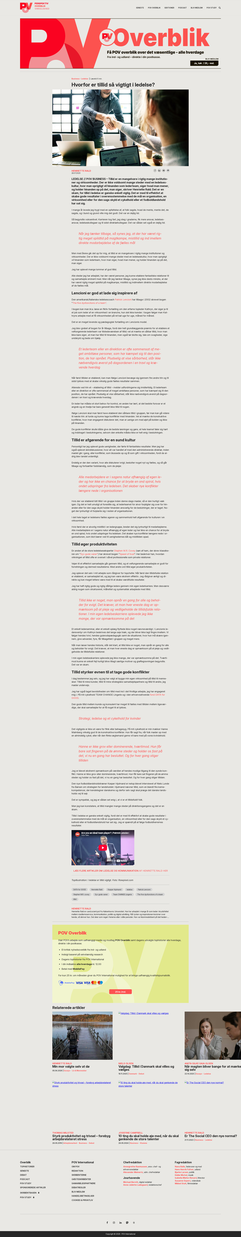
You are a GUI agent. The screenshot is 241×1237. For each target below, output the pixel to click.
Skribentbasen (28, 1193)
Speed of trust (127, 554)
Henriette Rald (96, 890)
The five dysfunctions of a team (150, 894)
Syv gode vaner (101, 894)
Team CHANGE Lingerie (122, 894)
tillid (74, 899)
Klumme (143, 1143)
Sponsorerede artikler (33, 1187)
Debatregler (79, 1187)
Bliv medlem (78, 1192)
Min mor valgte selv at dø (70, 1066)
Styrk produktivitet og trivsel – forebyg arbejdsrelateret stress (81, 1137)
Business (76, 79)
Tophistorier (27, 1166)
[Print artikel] (168, 170)
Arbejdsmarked (70, 1143)
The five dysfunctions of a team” (89, 303)
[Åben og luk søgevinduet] (219, 8)
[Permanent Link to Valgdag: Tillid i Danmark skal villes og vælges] (148, 1036)
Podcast (25, 1179)
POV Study (25, 1183)
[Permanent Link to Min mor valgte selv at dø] (82, 1036)
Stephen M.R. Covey (124, 550)
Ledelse (84, 79)
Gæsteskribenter (81, 1179)
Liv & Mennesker (79, 1071)
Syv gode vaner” (89, 554)
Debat (141, 1074)
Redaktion (77, 1171)
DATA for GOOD (79, 890)
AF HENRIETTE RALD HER (153, 870)
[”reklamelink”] (120, 43)
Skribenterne (79, 1175)
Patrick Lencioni (123, 299)
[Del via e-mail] (163, 170)
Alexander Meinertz (133, 1172)
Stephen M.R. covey (81, 894)
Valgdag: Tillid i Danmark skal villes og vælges (146, 1068)
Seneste (24, 1171)
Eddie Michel (181, 1175)
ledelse (129, 890)
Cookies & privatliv (82, 1200)
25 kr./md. (120, 991)
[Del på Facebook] (155, 170)
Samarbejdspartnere (83, 1183)
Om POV (75, 1166)
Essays (67, 1071)
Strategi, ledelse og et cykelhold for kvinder (110, 718)
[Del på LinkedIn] (159, 170)
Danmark (133, 1074)
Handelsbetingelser (83, 1196)
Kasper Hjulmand (114, 890)
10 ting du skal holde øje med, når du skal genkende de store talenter (148, 1137)
